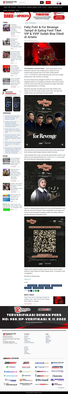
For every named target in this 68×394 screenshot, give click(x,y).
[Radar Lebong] (10, 384)
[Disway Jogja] (41, 376)
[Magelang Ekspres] (57, 371)
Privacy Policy (27, 338)
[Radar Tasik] (41, 363)
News (9, 7)
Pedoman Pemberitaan (29, 342)
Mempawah (35, 7)
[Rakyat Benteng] (41, 384)
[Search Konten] (42, 2)
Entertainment (11, 10)
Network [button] (49, 2)
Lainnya (17, 10)
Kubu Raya (20, 7)
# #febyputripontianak (44, 285)
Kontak (25, 337)
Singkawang (29, 7)
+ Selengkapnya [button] (60, 387)
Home (26, 23)
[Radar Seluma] (26, 384)
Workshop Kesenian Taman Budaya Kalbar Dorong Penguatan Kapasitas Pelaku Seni (11, 137)
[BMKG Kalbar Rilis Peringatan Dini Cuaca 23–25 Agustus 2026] (6, 197)
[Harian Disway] (26, 363)
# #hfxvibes (28, 288)
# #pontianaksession (38, 288)
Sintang (40, 7)
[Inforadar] (10, 371)
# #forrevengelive (32, 285)
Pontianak (13, 7)
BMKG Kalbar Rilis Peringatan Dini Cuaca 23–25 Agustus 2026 (12, 144)
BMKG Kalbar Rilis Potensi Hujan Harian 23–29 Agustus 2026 (12, 130)
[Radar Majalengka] (26, 376)
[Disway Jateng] (41, 371)
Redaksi (25, 340)
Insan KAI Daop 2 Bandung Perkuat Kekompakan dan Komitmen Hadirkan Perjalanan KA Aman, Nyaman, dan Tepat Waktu (16, 56)
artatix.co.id (27, 75)
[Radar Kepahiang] (10, 380)
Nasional (50, 7)
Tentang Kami (27, 341)
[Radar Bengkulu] (57, 380)
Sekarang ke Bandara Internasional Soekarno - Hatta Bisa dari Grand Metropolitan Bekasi (16, 43)
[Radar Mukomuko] (41, 380)
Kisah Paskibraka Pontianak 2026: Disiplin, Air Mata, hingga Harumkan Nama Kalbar (15, 82)
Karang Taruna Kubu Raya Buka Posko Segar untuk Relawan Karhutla (11, 117)
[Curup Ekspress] (26, 380)
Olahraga (5, 10)
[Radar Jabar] (57, 376)
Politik (60, 7)
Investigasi (55, 7)
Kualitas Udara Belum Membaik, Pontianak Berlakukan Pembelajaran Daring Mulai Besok (11, 124)
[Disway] (10, 363)
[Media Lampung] (57, 363)
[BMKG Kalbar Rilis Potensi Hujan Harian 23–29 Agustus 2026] (6, 207)
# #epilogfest (49, 288)
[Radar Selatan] (57, 384)
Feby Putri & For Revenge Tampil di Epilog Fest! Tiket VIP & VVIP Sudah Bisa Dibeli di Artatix (36, 299)
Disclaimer (26, 336)
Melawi (24, 7)
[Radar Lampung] (26, 371)
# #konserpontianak (56, 285)
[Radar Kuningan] (10, 376)
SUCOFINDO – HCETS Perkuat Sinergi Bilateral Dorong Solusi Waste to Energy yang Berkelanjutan (16, 70)
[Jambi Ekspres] (57, 367)
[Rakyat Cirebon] (26, 367)
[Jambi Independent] (41, 367)
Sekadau (5, 7)
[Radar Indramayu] (10, 367)
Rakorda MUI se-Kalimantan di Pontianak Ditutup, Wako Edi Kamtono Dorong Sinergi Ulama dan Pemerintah (12, 150)
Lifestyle (44, 7)
